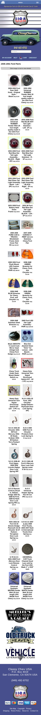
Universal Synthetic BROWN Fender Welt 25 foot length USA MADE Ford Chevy (14, 592)
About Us (25, 711)
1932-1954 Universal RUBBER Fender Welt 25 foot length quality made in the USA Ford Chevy (14, 127)
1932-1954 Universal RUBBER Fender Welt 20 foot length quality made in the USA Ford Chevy (27, 95)
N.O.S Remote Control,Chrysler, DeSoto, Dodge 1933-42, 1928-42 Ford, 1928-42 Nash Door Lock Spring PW (14, 496)
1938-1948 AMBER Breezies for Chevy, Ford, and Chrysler (27, 267)
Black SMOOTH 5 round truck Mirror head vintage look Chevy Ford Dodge (14, 349)
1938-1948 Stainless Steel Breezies (14, 323)
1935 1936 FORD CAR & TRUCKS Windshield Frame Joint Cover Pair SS (14, 239)
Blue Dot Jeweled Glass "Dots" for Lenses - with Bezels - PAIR (27, 349)
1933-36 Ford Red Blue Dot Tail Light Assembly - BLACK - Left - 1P (27, 211)
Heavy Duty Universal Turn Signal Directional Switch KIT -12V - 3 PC (14, 404)
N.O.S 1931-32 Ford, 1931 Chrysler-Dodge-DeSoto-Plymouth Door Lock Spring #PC (27, 405)
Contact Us (34, 711)
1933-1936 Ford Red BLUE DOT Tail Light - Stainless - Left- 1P (27, 124)
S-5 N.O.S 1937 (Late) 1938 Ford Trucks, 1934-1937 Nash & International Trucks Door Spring (27, 528)
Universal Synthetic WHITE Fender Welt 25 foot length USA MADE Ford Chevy (27, 592)
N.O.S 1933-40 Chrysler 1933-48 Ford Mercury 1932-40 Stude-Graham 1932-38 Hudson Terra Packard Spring (14, 436)
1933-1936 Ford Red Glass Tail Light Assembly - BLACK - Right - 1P (27, 182)
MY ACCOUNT (7, 58)
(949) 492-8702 (20, 680)
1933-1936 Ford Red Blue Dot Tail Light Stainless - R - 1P (27, 155)
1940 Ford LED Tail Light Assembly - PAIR (27, 324)
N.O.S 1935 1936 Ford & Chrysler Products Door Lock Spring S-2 (27, 433)
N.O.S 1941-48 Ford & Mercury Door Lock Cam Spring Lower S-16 (27, 465)
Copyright (21, 708)
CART (25, 58)
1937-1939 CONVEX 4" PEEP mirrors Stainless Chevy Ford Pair (27, 238)
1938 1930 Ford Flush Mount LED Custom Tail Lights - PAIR (14, 266)
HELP (15, 58)
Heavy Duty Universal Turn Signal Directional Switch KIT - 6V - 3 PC (27, 376)
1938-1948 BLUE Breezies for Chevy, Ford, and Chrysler (14, 295)
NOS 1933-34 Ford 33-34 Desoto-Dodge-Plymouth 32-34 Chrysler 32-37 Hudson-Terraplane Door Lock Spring (14, 530)
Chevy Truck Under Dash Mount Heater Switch (14, 374)
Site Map (13, 708)
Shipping (6, 711)
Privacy (28, 708)
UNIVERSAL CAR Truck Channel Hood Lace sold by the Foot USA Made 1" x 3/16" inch (27, 563)
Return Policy (15, 711)
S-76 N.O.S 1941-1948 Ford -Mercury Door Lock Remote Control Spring (14, 562)
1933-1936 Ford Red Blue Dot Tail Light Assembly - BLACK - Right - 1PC (14, 156)
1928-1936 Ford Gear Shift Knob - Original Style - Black (14, 92)
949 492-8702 (20, 47)
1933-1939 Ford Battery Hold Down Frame (14, 209)
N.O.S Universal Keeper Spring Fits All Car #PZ (27, 493)
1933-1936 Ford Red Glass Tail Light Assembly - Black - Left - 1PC (14, 182)
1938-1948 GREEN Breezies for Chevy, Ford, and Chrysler (27, 296)
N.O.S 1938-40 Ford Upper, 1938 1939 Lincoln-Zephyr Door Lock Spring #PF (14, 466)
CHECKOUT (33, 58)
